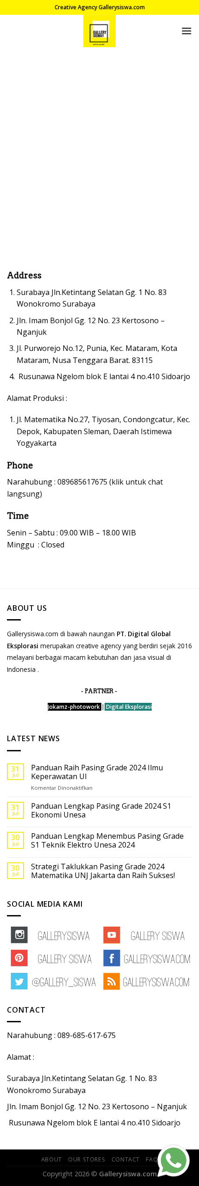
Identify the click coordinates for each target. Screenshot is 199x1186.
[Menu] (186, 30)
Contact (126, 1159)
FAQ (152, 1159)
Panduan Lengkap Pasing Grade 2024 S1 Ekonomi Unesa (101, 810)
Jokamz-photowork (74, 707)
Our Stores (86, 1159)
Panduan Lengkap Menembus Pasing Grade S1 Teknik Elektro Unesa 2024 (107, 840)
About (51, 1159)
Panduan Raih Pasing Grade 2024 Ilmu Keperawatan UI (97, 772)
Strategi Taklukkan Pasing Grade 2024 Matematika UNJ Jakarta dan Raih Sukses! (103, 871)
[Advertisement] (99, 151)
